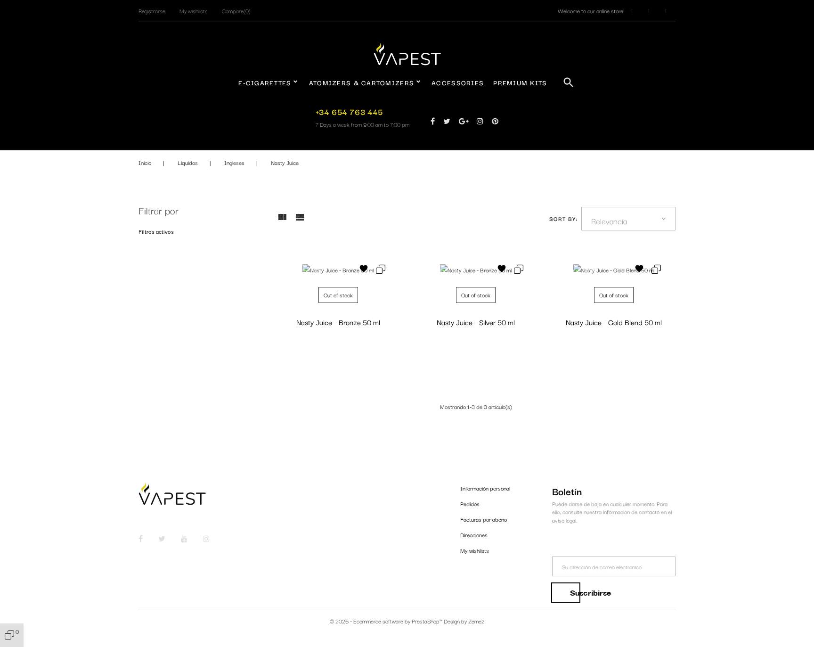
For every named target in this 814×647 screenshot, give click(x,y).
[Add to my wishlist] (363, 270)
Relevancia (609, 220)
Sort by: (563, 218)
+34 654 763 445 (349, 111)
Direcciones (474, 534)
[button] (151, 10)
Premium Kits (520, 82)
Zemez (476, 620)
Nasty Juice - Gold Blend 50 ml (614, 322)
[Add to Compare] (380, 270)
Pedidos (470, 503)
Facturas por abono (483, 519)
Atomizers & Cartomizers (361, 82)
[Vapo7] (407, 53)
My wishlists (474, 550)
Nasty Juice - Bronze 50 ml (338, 322)
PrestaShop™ (428, 620)
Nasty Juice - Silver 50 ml (476, 322)
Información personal (485, 487)
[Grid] (282, 220)
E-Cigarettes (264, 82)
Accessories (457, 82)
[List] (299, 220)
